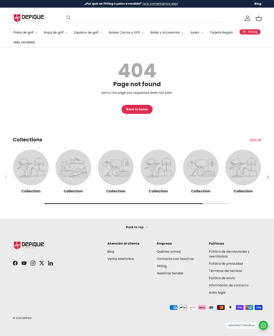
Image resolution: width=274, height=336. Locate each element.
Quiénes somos (169, 251)
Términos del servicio (225, 271)
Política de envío (222, 278)
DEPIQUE (26, 318)
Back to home (137, 109)
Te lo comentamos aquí (160, 4)
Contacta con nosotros (175, 258)
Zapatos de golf (86, 32)
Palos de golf (23, 32)
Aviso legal (217, 292)
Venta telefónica (120, 258)
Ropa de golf (54, 32)
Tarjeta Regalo (221, 32)
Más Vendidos (24, 42)
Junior (195, 32)
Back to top (135, 227)
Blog (257, 4)
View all (255, 139)
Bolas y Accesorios (165, 32)
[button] (258, 18)
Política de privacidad (226, 263)
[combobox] (144, 17)
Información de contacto (229, 285)
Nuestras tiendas (170, 273)
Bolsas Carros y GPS (124, 32)
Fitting (162, 266)
